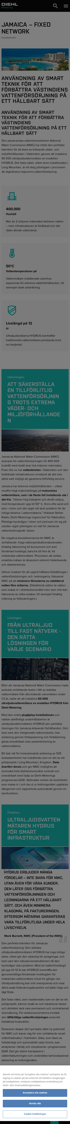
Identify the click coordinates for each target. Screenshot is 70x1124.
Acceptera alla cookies (35, 1092)
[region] (35, 1093)
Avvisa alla (35, 1103)
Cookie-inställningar (35, 1114)
